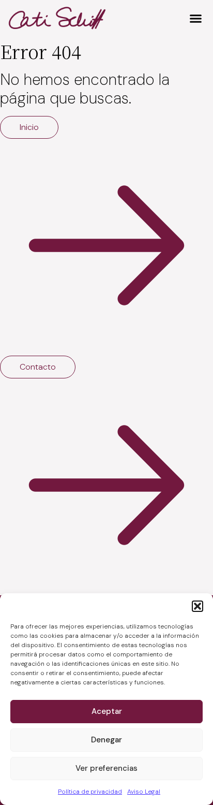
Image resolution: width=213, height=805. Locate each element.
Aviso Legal (143, 791)
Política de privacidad (90, 791)
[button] (197, 606)
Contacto (38, 366)
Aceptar (107, 711)
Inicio (29, 127)
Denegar (106, 740)
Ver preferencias (106, 768)
